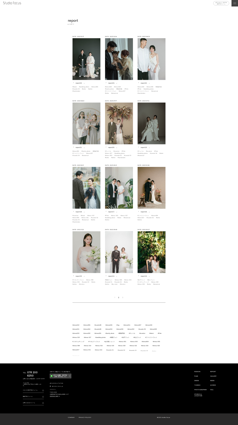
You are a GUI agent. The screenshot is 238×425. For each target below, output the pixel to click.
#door (85, 354)
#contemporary (96, 354)
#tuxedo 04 (153, 153)
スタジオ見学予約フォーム (30, 390)
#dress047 (137, 325)
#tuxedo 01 (108, 282)
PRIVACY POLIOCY (85, 417)
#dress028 (108, 87)
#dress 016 (99, 345)
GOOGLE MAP (54, 396)
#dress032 (131, 329)
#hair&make (76, 91)
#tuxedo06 (98, 329)
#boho (84, 89)
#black (75, 87)
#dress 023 (114, 215)
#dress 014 (87, 345)
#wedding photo (84, 87)
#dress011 (127, 325)
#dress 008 (89, 280)
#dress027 (122, 91)
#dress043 (148, 325)
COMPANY (71, 417)
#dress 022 (133, 345)
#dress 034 (98, 350)
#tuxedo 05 (142, 329)
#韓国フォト (108, 280)
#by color (115, 284)
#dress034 (109, 329)
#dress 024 (144, 345)
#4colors (82, 284)
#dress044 (86, 329)
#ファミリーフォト (110, 91)
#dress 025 (76, 282)
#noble (126, 354)
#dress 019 (110, 345)
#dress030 (150, 87)
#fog (117, 325)
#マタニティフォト (78, 280)
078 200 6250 (32, 374)
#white (90, 89)
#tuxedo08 (98, 325)
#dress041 (76, 329)
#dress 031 (85, 217)
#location (116, 151)
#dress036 (119, 329)
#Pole (126, 89)
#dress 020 (155, 282)
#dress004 (94, 87)
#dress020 (117, 87)
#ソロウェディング (143, 282)
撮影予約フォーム (28, 396)
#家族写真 (119, 89)
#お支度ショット (109, 341)
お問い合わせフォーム (29, 402)
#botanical (114, 93)
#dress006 (86, 325)
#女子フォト (141, 280)
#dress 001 (122, 341)
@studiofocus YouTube (56, 383)
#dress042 (76, 325)
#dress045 (109, 325)
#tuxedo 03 (76, 89)
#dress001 (76, 151)
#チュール (108, 151)
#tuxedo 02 (118, 155)
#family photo (109, 89)
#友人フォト (151, 280)
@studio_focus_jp (57, 386)
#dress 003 (108, 155)
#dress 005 (156, 341)
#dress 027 (108, 153)
